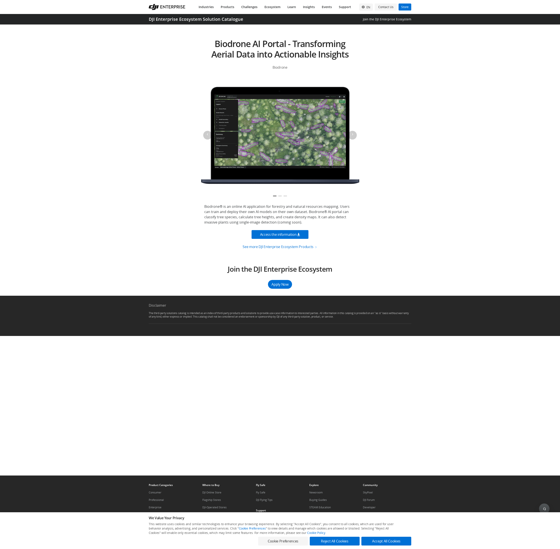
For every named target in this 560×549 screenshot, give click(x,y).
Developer (369, 507)
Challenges (249, 7)
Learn (291, 7)
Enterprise (155, 507)
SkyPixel (368, 492)
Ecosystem (272, 7)
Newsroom (316, 492)
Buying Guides (318, 500)
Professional (156, 500)
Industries (206, 7)
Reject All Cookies (334, 541)
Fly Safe (260, 492)
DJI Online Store (211, 492)
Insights (309, 7)
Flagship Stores (211, 500)
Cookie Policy (316, 533)
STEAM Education (320, 507)
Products (227, 7)
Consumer (155, 492)
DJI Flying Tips (264, 500)
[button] (280, 277)
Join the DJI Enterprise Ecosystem (387, 19)
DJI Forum (369, 500)
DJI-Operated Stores (214, 507)
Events (327, 7)
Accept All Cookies (386, 541)
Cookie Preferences (252, 528)
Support (345, 7)
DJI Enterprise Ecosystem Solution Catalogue (196, 19)
